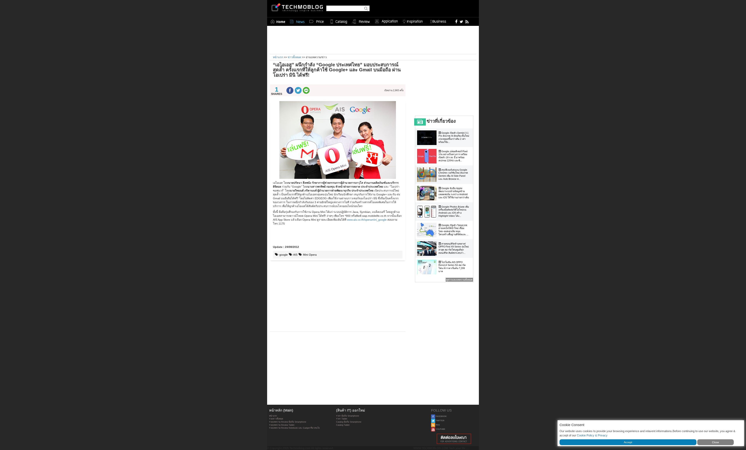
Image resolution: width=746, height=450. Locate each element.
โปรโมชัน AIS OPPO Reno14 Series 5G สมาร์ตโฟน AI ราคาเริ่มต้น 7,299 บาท (452, 267)
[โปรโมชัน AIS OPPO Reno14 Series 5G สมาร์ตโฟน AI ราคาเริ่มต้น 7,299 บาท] (427, 267)
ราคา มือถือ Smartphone (347, 416)
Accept (628, 442)
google (283, 254)
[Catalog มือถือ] (338, 21)
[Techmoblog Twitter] (461, 21)
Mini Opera (309, 254)
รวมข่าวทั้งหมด (276, 419)
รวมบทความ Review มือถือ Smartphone (287, 422)
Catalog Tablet (342, 425)
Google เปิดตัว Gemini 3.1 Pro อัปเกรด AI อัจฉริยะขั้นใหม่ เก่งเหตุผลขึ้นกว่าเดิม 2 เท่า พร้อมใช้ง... (453, 137)
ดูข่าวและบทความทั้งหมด (459, 279)
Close (715, 442)
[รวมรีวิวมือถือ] (361, 21)
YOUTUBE (440, 429)
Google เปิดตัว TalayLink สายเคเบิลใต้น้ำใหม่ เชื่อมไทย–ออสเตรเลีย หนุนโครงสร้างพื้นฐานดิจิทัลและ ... (453, 230)
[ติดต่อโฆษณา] (454, 438)
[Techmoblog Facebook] (456, 21)
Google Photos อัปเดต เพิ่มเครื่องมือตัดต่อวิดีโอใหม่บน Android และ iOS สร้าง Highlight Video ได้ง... (453, 211)
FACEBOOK (441, 416)
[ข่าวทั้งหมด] (297, 21)
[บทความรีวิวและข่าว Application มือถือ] (386, 21)
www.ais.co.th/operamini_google (367, 219)
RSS (437, 425)
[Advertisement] (373, 39)
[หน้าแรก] (278, 21)
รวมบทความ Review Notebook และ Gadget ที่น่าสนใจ (294, 428)
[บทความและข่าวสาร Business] (439, 20)
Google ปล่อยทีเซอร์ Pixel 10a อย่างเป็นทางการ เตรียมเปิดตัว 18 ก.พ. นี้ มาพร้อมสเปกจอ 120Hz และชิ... (453, 156)
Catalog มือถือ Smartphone (348, 422)
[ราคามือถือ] (317, 21)
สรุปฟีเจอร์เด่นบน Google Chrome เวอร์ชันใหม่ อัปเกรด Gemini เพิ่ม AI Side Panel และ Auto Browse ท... (453, 174)
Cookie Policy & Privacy (592, 435)
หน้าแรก (273, 416)
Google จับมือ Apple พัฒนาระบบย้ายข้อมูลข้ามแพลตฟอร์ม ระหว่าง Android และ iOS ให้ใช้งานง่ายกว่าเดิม (453, 193)
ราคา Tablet (341, 419)
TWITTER (439, 420)
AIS (295, 254)
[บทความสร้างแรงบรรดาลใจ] (414, 20)
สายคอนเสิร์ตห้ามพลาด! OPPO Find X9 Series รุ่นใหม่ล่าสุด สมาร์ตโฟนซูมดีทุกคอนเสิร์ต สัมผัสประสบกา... (453, 248)
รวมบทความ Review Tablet (281, 425)
